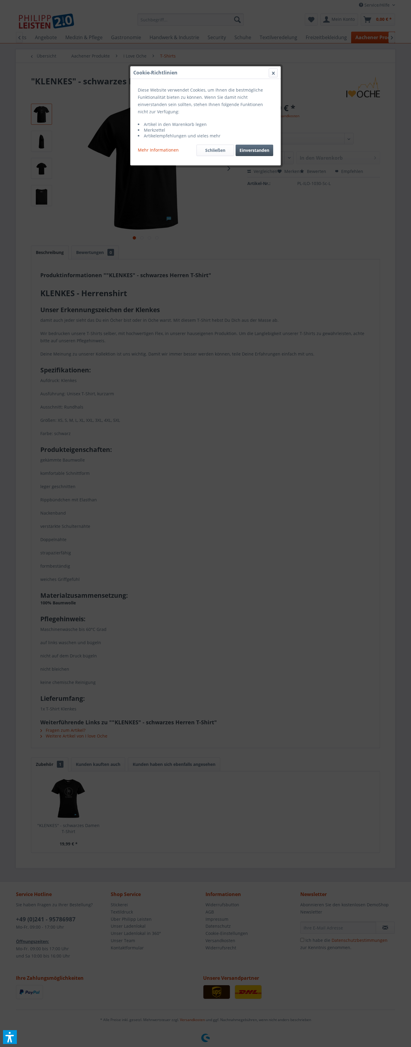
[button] (10, 1037)
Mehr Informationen (158, 150)
